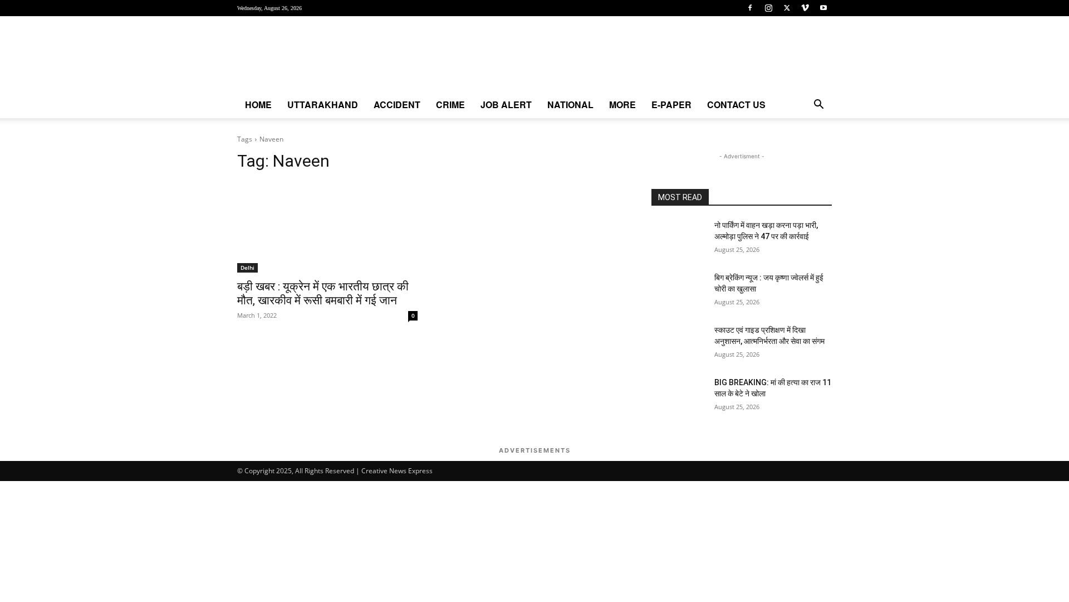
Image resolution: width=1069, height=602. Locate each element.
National (570, 104)
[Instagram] (768, 8)
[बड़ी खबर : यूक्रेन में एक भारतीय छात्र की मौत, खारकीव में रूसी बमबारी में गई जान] (327, 227)
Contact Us (736, 104)
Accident (397, 104)
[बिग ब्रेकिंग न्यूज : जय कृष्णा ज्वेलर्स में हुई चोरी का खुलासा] (678, 291)
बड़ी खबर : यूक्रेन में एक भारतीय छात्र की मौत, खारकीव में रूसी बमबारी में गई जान (323, 293)
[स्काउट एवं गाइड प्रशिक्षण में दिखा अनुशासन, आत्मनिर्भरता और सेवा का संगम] (678, 344)
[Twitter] (786, 8)
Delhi (247, 267)
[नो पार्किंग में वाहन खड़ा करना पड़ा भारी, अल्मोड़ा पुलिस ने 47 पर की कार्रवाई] (678, 239)
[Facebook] (750, 8)
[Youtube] (823, 8)
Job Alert (506, 104)
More (622, 104)
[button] (818, 105)
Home (258, 104)
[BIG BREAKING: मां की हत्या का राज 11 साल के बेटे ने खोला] (678, 396)
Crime (450, 104)
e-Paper (671, 104)
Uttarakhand (322, 104)
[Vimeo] (805, 8)
